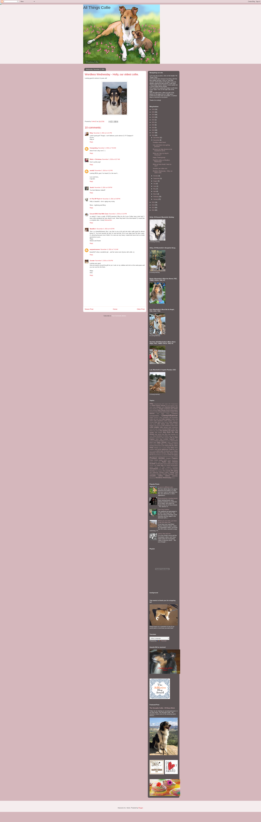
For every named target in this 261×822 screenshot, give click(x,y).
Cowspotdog (94, 148)
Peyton (172, 456)
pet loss (168, 456)
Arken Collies (153, 407)
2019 (153, 127)
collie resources (173, 427)
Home (115, 309)
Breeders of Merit (154, 411)
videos (167, 476)
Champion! (175, 413)
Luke (176, 449)
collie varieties (158, 429)
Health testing (153, 444)
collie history (161, 424)
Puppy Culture (154, 460)
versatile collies (156, 476)
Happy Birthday (161, 442)
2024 (153, 114)
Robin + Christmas (96, 159)
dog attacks (156, 430)
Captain (172, 411)
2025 (153, 112)
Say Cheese (173, 462)
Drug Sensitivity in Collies (160, 436)
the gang (174, 471)
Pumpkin (168, 458)
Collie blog (158, 419)
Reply (91, 142)
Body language (153, 410)
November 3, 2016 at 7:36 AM (107, 148)
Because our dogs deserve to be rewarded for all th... (162, 150)
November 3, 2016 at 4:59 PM (103, 187)
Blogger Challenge (164, 408)
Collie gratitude (173, 422)
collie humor (170, 424)
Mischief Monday (161, 452)
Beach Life (174, 407)
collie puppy (154, 427)
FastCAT (172, 439)
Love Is (171, 449)
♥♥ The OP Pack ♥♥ (96, 199)
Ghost (169, 440)
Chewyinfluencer (169, 415)
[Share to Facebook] (115, 122)
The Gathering (154, 472)
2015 (153, 202)
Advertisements (157, 403)
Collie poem (174, 425)
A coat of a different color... (166, 487)
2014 (153, 205)
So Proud (167, 465)
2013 (153, 207)
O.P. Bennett (164, 454)
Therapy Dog (174, 472)
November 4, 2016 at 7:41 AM (109, 249)
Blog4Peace (155, 408)
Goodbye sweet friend (159, 142)
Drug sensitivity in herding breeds (168, 498)
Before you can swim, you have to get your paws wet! (167, 521)
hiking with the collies (171, 445)
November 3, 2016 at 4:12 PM (104, 170)
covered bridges (166, 429)
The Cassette (166, 470)
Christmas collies (158, 417)
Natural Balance (157, 454)
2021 (153, 122)
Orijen (169, 454)
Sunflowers (175, 467)
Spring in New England (163, 467)
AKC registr (165, 403)
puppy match (163, 460)
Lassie (159, 449)
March (155, 194)
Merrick (172, 451)
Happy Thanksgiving (173, 442)
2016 (153, 135)
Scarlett (152, 464)
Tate (163, 469)
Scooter (92, 260)
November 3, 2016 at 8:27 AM (111, 159)
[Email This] (109, 122)
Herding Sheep (154, 445)
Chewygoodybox (154, 415)
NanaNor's (93, 229)
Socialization (174, 465)
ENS (163, 437)
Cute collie (175, 429)
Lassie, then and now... (165, 533)
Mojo (168, 452)
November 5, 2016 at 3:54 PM (104, 260)
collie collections (158, 420)
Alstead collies (174, 405)
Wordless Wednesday (163, 477)
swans (159, 469)
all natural (168, 405)
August (155, 181)
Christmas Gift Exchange (170, 417)
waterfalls (175, 476)
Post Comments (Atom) (119, 316)
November (156, 140)
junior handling (162, 447)
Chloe (151, 417)
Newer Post (89, 309)
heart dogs (160, 444)
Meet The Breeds (165, 451)
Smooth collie (153, 465)
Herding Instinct (173, 444)
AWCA (163, 407)
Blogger (140, 808)
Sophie (151, 467)
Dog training (171, 434)
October (155, 176)
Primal (176, 456)
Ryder (164, 462)
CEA (158, 413)
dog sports (158, 434)
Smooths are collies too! (160, 168)
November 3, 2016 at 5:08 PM (111, 199)
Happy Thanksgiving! (159, 157)
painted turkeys (158, 456)
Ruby (91, 133)
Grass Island (174, 440)
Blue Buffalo (174, 408)
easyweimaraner (95, 249)
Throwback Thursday (156, 474)
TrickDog (164, 474)
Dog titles (164, 434)
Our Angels (175, 454)
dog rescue (158, 432)
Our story (152, 456)
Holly (151, 447)
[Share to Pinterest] (117, 122)
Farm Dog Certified (162, 439)
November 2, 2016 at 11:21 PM (103, 133)
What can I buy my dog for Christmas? (161, 154)
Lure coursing (153, 451)
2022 (153, 120)
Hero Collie (161, 445)
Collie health (153, 424)
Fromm (165, 440)
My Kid (151, 454)
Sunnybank (154, 469)
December (156, 137)
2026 (153, 109)
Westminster (152, 477)
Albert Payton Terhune (158, 405)
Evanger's (167, 437)
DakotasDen (108, 220)
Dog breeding (164, 430)
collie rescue (164, 427)
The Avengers (158, 470)
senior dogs (174, 463)
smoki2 (92, 170)
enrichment (158, 437)
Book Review (162, 410)
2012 (153, 210)
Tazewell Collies (168, 469)
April (154, 191)
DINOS (151, 430)
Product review (157, 458)
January (155, 199)
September (156, 178)
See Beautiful (159, 463)
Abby (151, 404)
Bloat (151, 408)
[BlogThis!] (111, 122)
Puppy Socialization (173, 460)
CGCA (167, 413)
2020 (153, 125)
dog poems (171, 430)
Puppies (175, 458)
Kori (172, 447)
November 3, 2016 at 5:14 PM (118, 214)
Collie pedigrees (166, 425)
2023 (153, 117)
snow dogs (160, 465)
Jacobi (92, 187)
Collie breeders (166, 419)
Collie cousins (168, 420)
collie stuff (152, 429)
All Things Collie (97, 7)
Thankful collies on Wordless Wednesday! (161, 161)
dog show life (168, 432)
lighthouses (165, 449)
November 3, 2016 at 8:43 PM (105, 229)
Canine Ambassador (164, 411)
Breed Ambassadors (172, 410)
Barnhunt (168, 407)
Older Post (141, 309)
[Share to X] (113, 122)
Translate (163, 641)
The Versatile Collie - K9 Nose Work (162, 708)
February (156, 196)
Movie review (174, 452)
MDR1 (158, 451)
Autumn (158, 407)
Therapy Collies (164, 472)
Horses (156, 447)
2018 (153, 130)
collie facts (157, 422)
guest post (153, 442)
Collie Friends (164, 422)
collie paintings (157, 425)
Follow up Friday (159, 440)
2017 (153, 132)
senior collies (167, 463)
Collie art (152, 419)
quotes (151, 462)
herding (166, 444)
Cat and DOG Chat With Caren (99, 214)
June (155, 186)
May (154, 189)
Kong (168, 447)
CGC (162, 413)
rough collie (157, 462)
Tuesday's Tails (173, 474)
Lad (156, 449)
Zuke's (173, 477)
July (154, 183)
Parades (164, 456)
